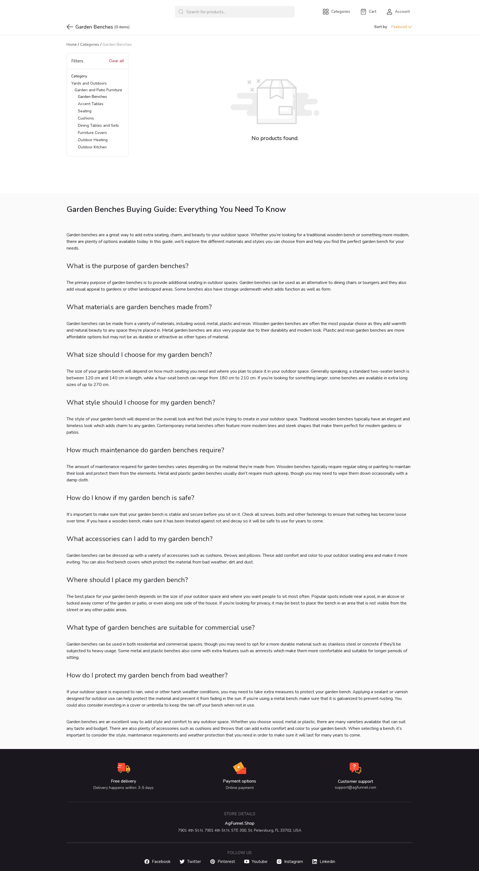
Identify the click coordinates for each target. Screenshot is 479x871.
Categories (89, 44)
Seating (84, 111)
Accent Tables (90, 103)
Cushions (86, 118)
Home (72, 44)
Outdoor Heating (93, 140)
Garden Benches (92, 96)
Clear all (116, 61)
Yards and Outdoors (96, 115)
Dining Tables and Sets (98, 125)
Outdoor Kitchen (92, 147)
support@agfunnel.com (355, 787)
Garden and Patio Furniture (98, 118)
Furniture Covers (92, 132)
